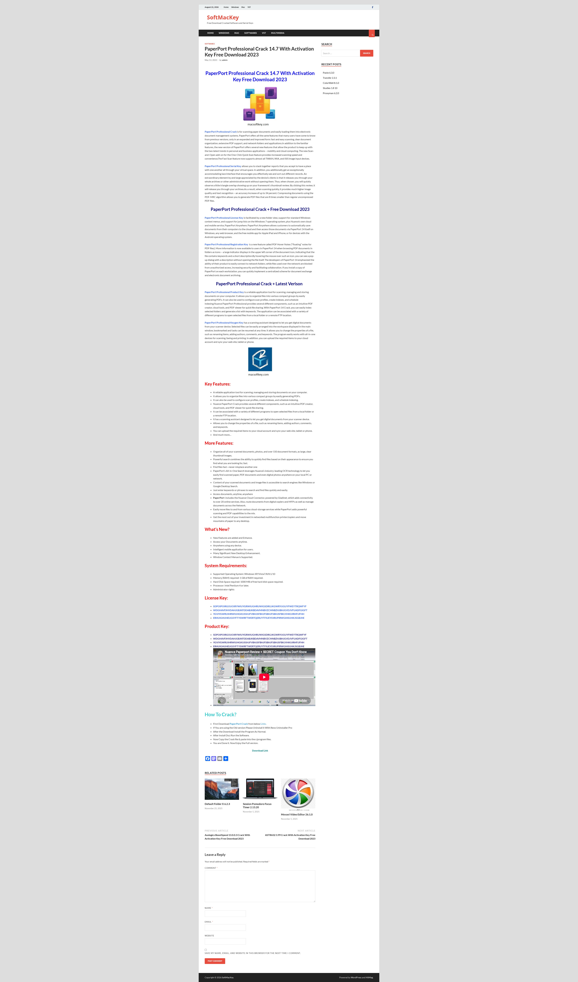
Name (209, 908)
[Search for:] (347, 53)
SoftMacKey (223, 17)
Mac (243, 7)
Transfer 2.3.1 (330, 77)
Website (209, 935)
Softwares (250, 33)
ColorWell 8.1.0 (331, 82)
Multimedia (277, 33)
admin (224, 60)
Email (209, 922)
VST (249, 7)
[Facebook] (372, 7)
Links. (263, 723)
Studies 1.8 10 (330, 88)
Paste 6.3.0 (328, 72)
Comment (211, 868)
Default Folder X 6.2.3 (217, 803)
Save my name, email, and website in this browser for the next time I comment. (253, 953)
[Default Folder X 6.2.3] (222, 800)
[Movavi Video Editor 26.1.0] (298, 811)
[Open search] (372, 33)
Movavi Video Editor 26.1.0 (297, 814)
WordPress (356, 977)
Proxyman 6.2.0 (331, 93)
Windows (235, 7)
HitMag (369, 977)
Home (226, 7)
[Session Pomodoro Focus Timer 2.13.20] (260, 800)
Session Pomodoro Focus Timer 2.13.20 (257, 805)
